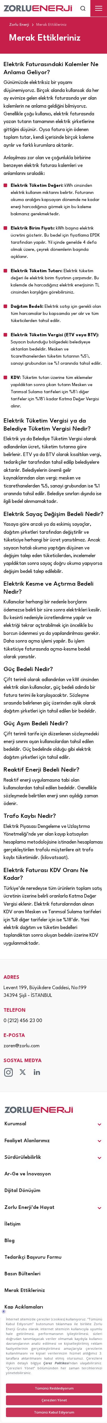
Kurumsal (15, 1123)
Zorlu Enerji (19, 25)
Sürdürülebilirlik (22, 1157)
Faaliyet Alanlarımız (27, 1140)
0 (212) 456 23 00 (23, 1021)
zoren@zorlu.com (22, 1046)
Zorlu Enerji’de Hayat (29, 1207)
